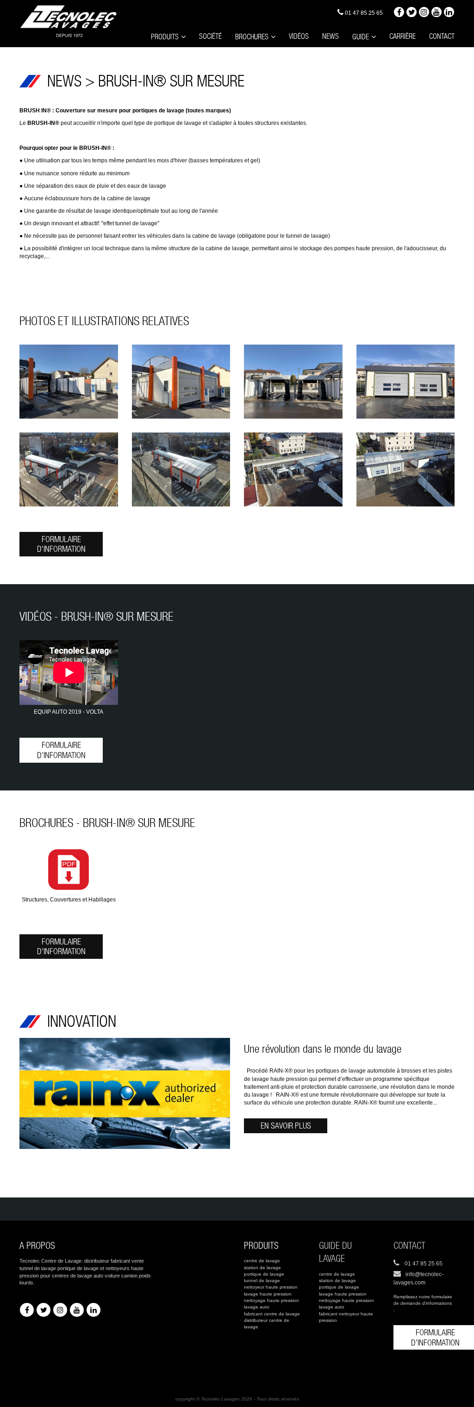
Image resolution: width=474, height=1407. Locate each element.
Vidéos (299, 36)
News (330, 36)
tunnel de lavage (262, 1280)
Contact (442, 36)
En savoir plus (286, 1125)
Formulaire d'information (61, 544)
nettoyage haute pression (271, 1300)
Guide (360, 36)
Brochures (251, 36)
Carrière (402, 36)
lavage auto (256, 1306)
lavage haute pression (268, 1293)
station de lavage (262, 1267)
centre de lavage (262, 1260)
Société (210, 36)
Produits (165, 36)
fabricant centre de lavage (272, 1313)
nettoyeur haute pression (271, 1287)
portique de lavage (264, 1274)
